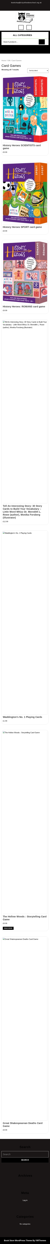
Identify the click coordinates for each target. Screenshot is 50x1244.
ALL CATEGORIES (22, 35)
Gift (9, 60)
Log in (25, 1200)
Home (3, 60)
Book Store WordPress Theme (18, 1240)
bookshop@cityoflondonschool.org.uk (26, 3)
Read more (8, 928)
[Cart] (25, 51)
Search (42, 42)
